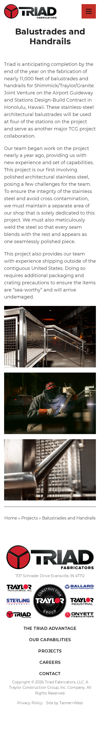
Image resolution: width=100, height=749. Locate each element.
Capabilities (50, 639)
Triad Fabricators (30, 11)
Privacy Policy (30, 703)
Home (10, 518)
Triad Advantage (50, 628)
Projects (29, 518)
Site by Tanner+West (64, 703)
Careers (50, 662)
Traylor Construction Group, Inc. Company (47, 687)
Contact (50, 673)
